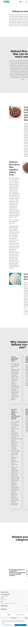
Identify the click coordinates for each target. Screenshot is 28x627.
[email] (26, 314)
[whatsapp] (26, 311)
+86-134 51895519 (4, 596)
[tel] (26, 308)
